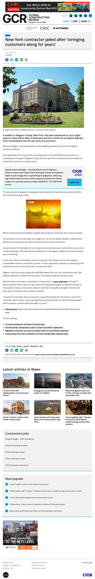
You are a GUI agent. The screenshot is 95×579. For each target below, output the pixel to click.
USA (41, 346)
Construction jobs (17, 433)
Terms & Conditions (11, 565)
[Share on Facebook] (6, 59)
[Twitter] (80, 15)
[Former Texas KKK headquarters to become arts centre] (16, 380)
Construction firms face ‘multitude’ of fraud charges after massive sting (36, 333)
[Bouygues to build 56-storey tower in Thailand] (47, 380)
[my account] (71, 15)
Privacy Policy (38, 565)
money (26, 346)
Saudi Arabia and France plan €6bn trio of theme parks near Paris (36, 511)
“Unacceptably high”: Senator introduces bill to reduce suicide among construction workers (46, 491)
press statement (60, 281)
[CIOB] (70, 574)
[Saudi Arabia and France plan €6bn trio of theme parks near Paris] (47, 407)
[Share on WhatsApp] (21, 59)
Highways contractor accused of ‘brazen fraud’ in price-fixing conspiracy (37, 330)
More (84, 21)
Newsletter (8, 562)
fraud (13, 346)
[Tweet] (11, 59)
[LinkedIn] (85, 15)
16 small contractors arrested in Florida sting (25, 324)
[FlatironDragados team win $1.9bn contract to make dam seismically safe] (78, 380)
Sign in (65, 16)
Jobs (75, 21)
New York (34, 346)
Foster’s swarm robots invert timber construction (29, 484)
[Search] (90, 15)
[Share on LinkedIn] (16, 59)
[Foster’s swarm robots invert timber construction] (16, 407)
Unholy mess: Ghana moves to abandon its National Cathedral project (37, 504)
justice (19, 346)
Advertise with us (39, 562)
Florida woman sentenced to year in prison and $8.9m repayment (34, 327)
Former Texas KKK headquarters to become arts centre (31, 497)
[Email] (76, 15)
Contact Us (8, 568)
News (66, 21)
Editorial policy (39, 568)
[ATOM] (25, 575)
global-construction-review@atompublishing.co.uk (55, 354)
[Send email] (26, 59)
